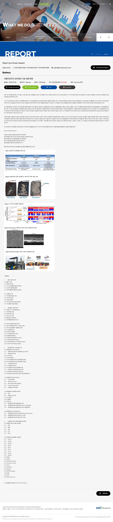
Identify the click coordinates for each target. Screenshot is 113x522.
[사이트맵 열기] (3, 4)
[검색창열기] (110, 4)
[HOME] (92, 54)
